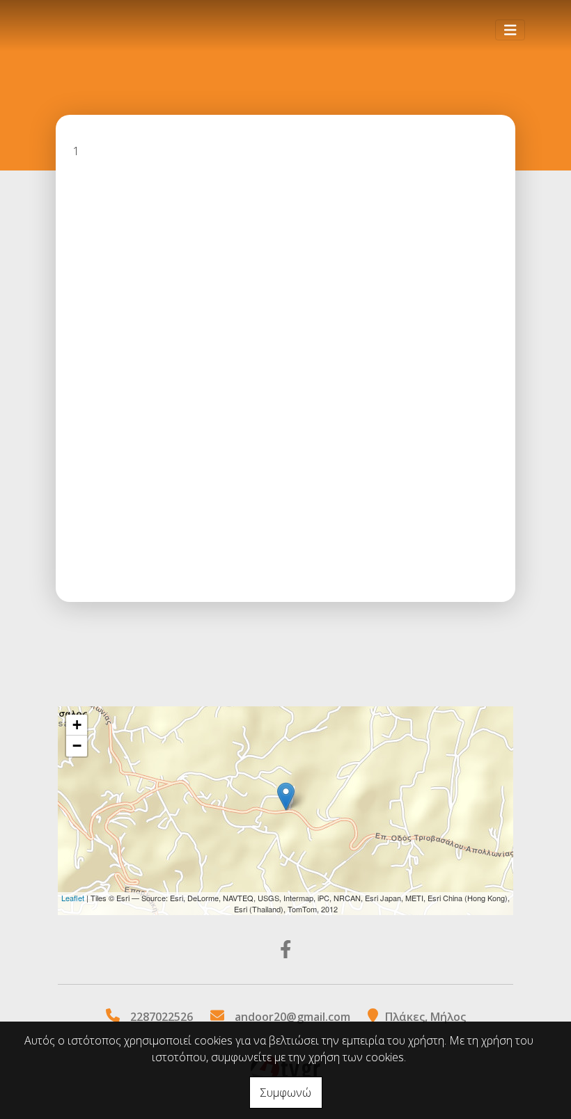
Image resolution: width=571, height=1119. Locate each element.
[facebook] (285, 949)
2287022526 (161, 1016)
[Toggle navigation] (510, 30)
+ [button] (76, 724)
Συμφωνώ (285, 1092)
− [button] (76, 745)
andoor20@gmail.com (292, 1016)
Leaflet (72, 897)
